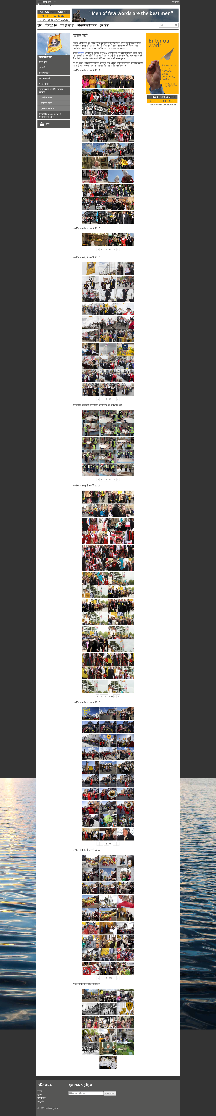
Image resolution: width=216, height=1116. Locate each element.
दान (47, 124)
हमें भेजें (81, 53)
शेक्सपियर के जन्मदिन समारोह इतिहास (51, 91)
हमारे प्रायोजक (45, 83)
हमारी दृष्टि (43, 61)
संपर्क (39, 1090)
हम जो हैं (104, 25)
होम (39, 25)
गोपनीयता (41, 1097)
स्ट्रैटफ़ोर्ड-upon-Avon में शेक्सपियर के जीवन (50, 115)
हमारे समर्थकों (44, 78)
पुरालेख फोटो (46, 97)
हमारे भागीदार (44, 72)
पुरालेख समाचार (47, 108)
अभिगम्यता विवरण (87, 25)
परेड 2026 (51, 25)
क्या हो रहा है (67, 25)
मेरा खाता (175, 2)
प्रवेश (39, 1094)
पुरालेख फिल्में (46, 102)
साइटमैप (40, 1101)
